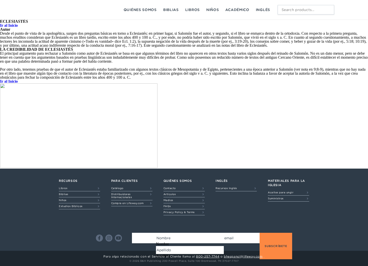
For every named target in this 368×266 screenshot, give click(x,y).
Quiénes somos (140, 10)
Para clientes (124, 181)
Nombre (162, 244)
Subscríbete (276, 246)
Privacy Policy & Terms (179, 212)
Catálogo (117, 188)
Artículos (169, 194)
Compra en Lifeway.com (127, 203)
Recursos (68, 181)
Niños (212, 10)
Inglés (263, 10)
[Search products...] (329, 9)
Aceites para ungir (280, 192)
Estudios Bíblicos (71, 206)
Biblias (171, 10)
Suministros (276, 198)
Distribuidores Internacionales (121, 196)
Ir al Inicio (9, 25)
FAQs (167, 206)
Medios (168, 200)
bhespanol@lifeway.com (243, 256)
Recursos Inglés (226, 188)
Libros (192, 10)
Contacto (169, 188)
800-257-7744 (207, 256)
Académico (237, 10)
